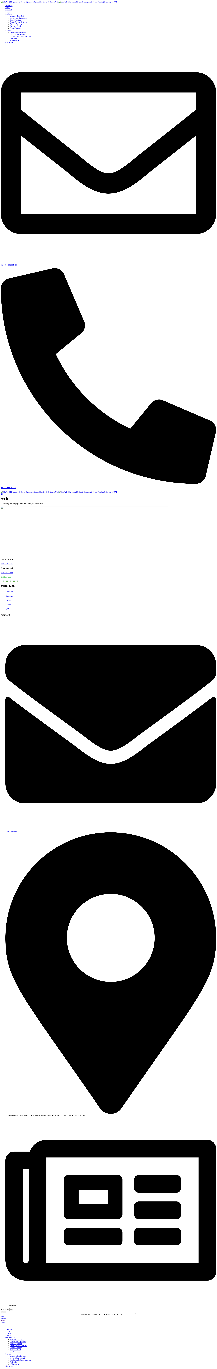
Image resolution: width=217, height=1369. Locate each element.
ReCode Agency (127, 1314)
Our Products (10, 1338)
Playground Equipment (18, 18)
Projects (8, 1333)
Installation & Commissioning (20, 36)
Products (8, 14)
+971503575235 (8, 487)
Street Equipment (16, 1344)
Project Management (17, 34)
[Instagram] (17, 581)
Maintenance (14, 40)
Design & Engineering (18, 32)
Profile (7, 8)
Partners (8, 12)
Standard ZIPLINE (17, 16)
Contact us (9, 42)
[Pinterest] (14, 581)
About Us (8, 10)
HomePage (9, 6)
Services (8, 1354)
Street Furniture (15, 20)
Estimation (14, 38)
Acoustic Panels (15, 26)
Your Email (5, 1309)
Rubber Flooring (16, 24)
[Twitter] (3, 581)
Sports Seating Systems (18, 22)
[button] (2, 1326)
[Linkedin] (10, 581)
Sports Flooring (15, 28)
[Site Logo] (59, 2)
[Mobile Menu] (1, 494)
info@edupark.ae (9, 265)
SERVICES (9, 30)
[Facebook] (7, 581)
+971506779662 (7, 573)
